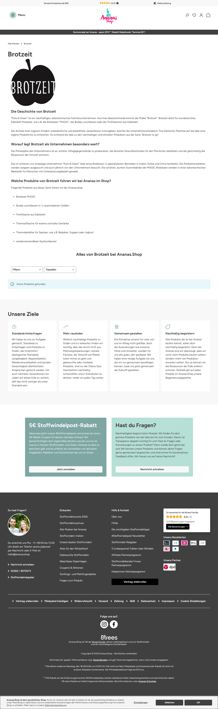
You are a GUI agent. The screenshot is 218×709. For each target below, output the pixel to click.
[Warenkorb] (207, 15)
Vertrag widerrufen (135, 581)
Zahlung (118, 601)
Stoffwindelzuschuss (72, 523)
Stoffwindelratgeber (22, 577)
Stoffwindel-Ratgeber (124, 542)
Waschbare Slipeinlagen (73, 561)
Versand (103, 601)
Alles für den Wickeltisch (74, 548)
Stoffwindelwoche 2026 (74, 516)
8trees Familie (98, 642)
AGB (132, 601)
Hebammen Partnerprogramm (128, 571)
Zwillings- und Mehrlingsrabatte (78, 574)
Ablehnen (169, 702)
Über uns (117, 516)
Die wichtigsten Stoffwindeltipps (130, 529)
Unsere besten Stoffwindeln (76, 542)
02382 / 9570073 (21, 570)
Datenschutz (148, 601)
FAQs (115, 523)
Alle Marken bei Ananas (73, 529)
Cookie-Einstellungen (193, 601)
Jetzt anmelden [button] (66, 469)
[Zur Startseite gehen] (109, 16)
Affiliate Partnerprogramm (126, 554)
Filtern (16, 269)
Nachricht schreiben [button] (152, 469)
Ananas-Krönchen (147, 681)
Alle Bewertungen (176, 526)
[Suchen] (187, 15)
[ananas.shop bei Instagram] (104, 624)
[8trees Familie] (109, 637)
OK (198, 702)
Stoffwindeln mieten (71, 535)
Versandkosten (100, 660)
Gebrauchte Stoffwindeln (74, 554)
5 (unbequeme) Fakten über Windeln (133, 548)
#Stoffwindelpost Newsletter (128, 535)
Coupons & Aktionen (71, 567)
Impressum (168, 601)
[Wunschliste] (194, 15)
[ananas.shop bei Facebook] (114, 624)
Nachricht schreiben (22, 564)
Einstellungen (141, 702)
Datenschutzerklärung (55, 705)
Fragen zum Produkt (71, 580)
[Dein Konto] (201, 15)
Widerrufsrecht (83, 601)
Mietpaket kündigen (56, 601)
